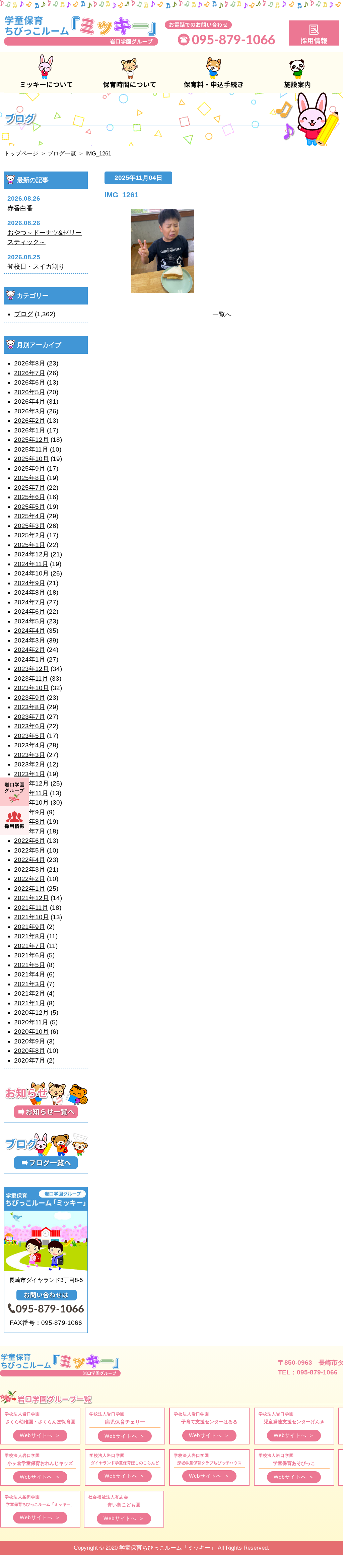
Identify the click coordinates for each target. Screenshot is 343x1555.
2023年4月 (29, 745)
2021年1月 (29, 1003)
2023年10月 (31, 687)
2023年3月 (29, 754)
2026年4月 (29, 401)
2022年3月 (29, 869)
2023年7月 (29, 716)
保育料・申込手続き (213, 72)
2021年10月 (31, 917)
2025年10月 (31, 458)
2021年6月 (29, 955)
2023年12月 (31, 668)
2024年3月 (29, 640)
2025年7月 (29, 487)
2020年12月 (31, 1012)
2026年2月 (29, 420)
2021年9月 (29, 926)
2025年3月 (29, 525)
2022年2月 (29, 878)
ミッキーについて (46, 72)
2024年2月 (29, 649)
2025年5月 (29, 506)
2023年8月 (29, 707)
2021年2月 (29, 993)
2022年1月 (29, 888)
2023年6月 (29, 726)
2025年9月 (29, 468)
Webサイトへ (40, 1435)
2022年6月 (29, 840)
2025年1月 (29, 544)
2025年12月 (31, 439)
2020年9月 (29, 1041)
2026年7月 (29, 373)
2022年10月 (31, 802)
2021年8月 (29, 936)
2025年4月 (29, 516)
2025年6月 (29, 496)
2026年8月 (29, 363)
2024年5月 (29, 621)
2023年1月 (29, 774)
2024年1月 (29, 659)
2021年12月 (31, 897)
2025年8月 (29, 477)
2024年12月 (31, 554)
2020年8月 (29, 1050)
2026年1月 (29, 430)
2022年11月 (31, 793)
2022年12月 (31, 783)
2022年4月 (29, 859)
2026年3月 (29, 411)
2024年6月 (29, 611)
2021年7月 (29, 945)
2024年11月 (31, 563)
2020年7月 (29, 1060)
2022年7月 (29, 831)
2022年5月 (29, 850)
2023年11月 (31, 678)
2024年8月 (29, 592)
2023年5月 (29, 735)
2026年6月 (29, 382)
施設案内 (297, 72)
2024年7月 (29, 602)
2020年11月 (31, 1022)
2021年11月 (31, 907)
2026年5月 (29, 392)
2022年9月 (29, 812)
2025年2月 (29, 535)
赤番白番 (20, 208)
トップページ (21, 153)
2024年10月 (31, 573)
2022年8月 (29, 821)
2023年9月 (29, 697)
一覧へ (221, 314)
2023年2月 (29, 764)
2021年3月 (29, 984)
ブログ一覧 (62, 153)
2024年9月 (29, 583)
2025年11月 (31, 449)
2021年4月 (29, 974)
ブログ (23, 314)
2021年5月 (29, 964)
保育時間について (130, 72)
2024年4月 (29, 630)
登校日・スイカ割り (36, 266)
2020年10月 (31, 1031)
